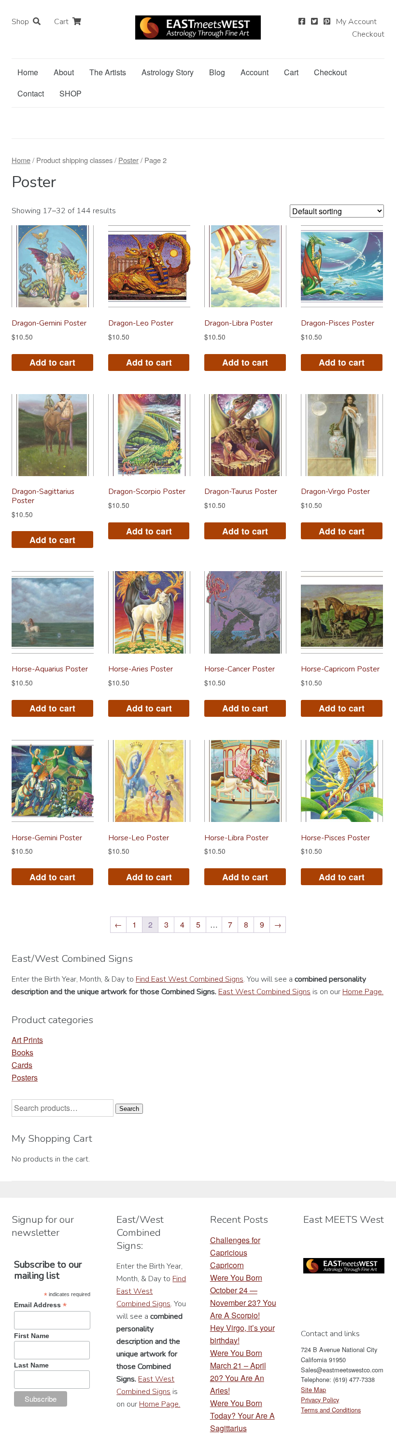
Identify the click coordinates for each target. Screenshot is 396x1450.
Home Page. (362, 991)
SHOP (70, 93)
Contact (30, 93)
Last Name (31, 1365)
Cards (22, 1064)
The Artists (107, 72)
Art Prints (27, 1039)
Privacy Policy (320, 1399)
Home (27, 72)
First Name (31, 1336)
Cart (61, 21)
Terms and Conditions (331, 1409)
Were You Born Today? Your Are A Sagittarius (242, 1415)
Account (254, 72)
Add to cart (52, 362)
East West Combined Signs (264, 991)
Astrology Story (167, 72)
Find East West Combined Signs (189, 979)
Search (129, 1108)
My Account (356, 21)
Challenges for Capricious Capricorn (235, 1252)
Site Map (313, 1389)
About (64, 72)
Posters (25, 1077)
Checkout (368, 34)
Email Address (40, 1305)
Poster (128, 160)
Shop (20, 21)
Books (22, 1052)
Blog (217, 72)
